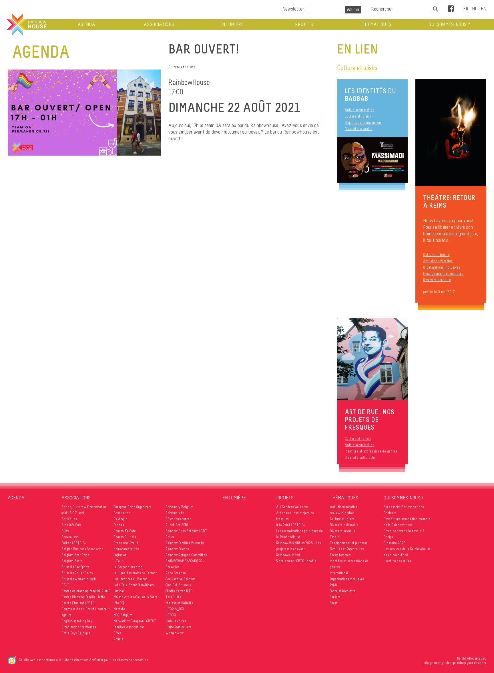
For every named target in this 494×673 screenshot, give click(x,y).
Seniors (335, 597)
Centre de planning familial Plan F (86, 591)
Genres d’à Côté (124, 531)
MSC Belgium (122, 615)
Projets (304, 24)
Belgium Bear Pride (75, 555)
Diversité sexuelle (359, 129)
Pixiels (118, 639)
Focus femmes (340, 555)
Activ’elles (69, 519)
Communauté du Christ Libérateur (85, 609)
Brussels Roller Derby (77, 573)
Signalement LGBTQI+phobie (296, 561)
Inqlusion (120, 555)
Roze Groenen (176, 573)
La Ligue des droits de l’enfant (135, 573)
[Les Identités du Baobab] (372, 160)
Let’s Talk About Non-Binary (133, 585)
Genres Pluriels (124, 537)
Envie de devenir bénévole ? (404, 531)
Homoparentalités (126, 549)
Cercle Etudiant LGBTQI (78, 603)
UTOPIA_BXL (175, 609)
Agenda (86, 24)
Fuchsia (118, 525)
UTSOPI (171, 615)
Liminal (118, 591)
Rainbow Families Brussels (185, 543)
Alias (65, 531)
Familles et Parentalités (347, 549)
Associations (159, 24)
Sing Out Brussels (178, 585)
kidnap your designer (471, 663)
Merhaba (119, 609)
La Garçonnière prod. (128, 567)
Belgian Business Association (82, 549)
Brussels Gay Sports (75, 567)
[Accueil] (26, 24)
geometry (436, 663)
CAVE (65, 585)
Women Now (175, 633)
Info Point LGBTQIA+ (290, 525)
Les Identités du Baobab (370, 94)
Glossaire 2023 (394, 543)
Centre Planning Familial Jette (83, 597)
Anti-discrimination (360, 110)
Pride (334, 585)
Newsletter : (294, 9)
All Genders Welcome (292, 507)
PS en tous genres (178, 519)
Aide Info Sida (71, 525)
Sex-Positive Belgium (181, 579)
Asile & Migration (342, 513)
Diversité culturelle (360, 457)
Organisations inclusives (363, 122)
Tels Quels (173, 597)
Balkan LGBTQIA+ (73, 543)
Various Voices (176, 621)
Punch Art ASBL (177, 525)
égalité (66, 615)
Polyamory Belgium (179, 507)
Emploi (335, 537)
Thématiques (376, 24)
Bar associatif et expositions (404, 507)
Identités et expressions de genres (371, 451)
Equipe (389, 537)
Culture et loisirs (181, 67)
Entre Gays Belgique (76, 633)
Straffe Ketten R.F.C (179, 591)
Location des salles (397, 561)
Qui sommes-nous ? (449, 24)
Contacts (390, 513)
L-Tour (118, 561)
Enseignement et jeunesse (443, 273)
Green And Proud (125, 543)
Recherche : (383, 9)
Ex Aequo (120, 519)
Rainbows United (288, 555)
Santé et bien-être (343, 591)
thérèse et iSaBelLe (180, 603)
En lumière (231, 24)
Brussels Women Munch (78, 579)
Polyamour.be (175, 513)
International (339, 573)
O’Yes (117, 633)
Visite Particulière (179, 627)
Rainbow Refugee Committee (186, 555)
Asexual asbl (70, 537)
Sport (333, 603)
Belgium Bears (71, 561)
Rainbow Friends (177, 549)
